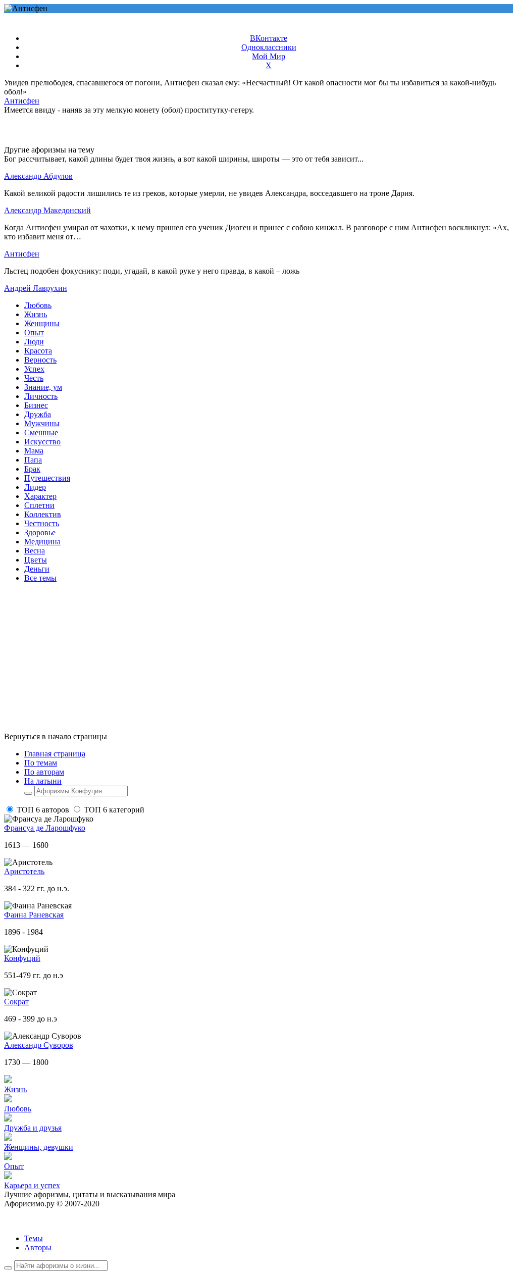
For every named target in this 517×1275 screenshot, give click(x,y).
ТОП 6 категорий (114, 809)
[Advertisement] (258, 661)
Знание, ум (43, 387)
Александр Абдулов (38, 176)
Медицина (42, 541)
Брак (32, 469)
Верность (40, 359)
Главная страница (54, 753)
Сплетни (39, 505)
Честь (33, 378)
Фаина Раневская (34, 914)
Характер (40, 496)
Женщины (42, 323)
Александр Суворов (38, 1045)
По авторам (44, 772)
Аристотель (24, 871)
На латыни (43, 781)
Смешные (41, 432)
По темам (40, 762)
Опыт (34, 332)
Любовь (37, 305)
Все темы (40, 578)
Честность (41, 523)
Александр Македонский (47, 210)
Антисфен (21, 100)
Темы (33, 1238)
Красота (38, 350)
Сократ (16, 1001)
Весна (34, 550)
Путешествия (47, 478)
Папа (33, 459)
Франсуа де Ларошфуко (44, 828)
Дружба (37, 414)
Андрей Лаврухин (35, 288)
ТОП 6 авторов (43, 809)
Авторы (37, 1247)
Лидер (35, 487)
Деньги (36, 569)
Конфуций (22, 958)
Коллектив (42, 514)
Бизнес (36, 405)
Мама (33, 450)
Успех (34, 369)
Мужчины (42, 423)
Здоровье (40, 532)
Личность (41, 396)
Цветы (35, 559)
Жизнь (35, 314)
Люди (34, 341)
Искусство (42, 441)
